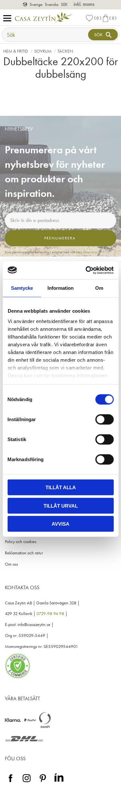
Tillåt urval (61, 505)
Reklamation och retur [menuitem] (24, 553)
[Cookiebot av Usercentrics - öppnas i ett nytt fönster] (86, 270)
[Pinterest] (42, 782)
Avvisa (60, 524)
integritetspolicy (86, 252)
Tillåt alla (60, 487)
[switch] (104, 419)
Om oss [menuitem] (11, 564)
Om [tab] (99, 288)
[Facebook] (10, 782)
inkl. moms (84, 4)
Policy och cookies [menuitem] (20, 541)
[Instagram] (26, 782)
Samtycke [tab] (22, 288)
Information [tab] (60, 288)
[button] (9, 18)
